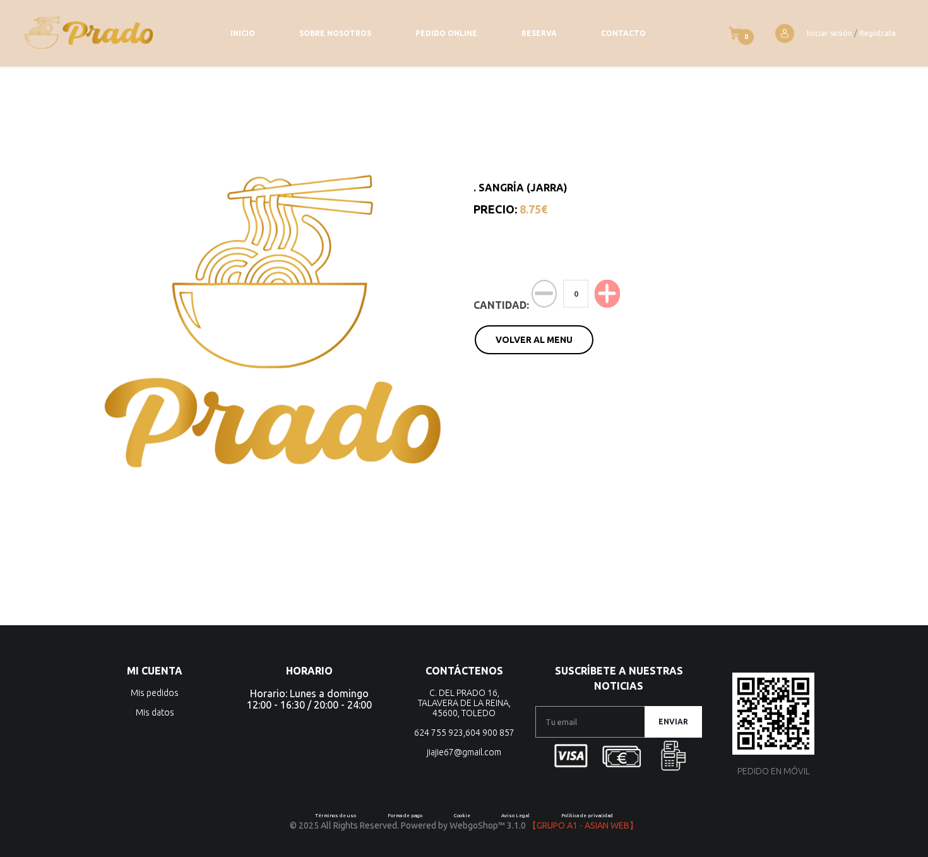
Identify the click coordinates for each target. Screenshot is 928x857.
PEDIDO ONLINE (446, 33)
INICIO (242, 33)
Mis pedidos (155, 693)
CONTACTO (623, 33)
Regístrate (877, 33)
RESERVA (539, 33)
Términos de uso (335, 815)
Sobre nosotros (335, 33)
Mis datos (155, 712)
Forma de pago (405, 815)
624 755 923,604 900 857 (464, 733)
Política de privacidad (587, 815)
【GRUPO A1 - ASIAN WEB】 (583, 825)
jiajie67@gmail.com (464, 752)
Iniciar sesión (829, 33)
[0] (736, 33)
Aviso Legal (515, 815)
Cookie (462, 815)
